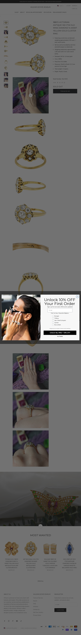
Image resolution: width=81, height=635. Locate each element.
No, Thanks (60, 336)
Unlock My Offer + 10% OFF (60, 333)
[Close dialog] (77, 296)
